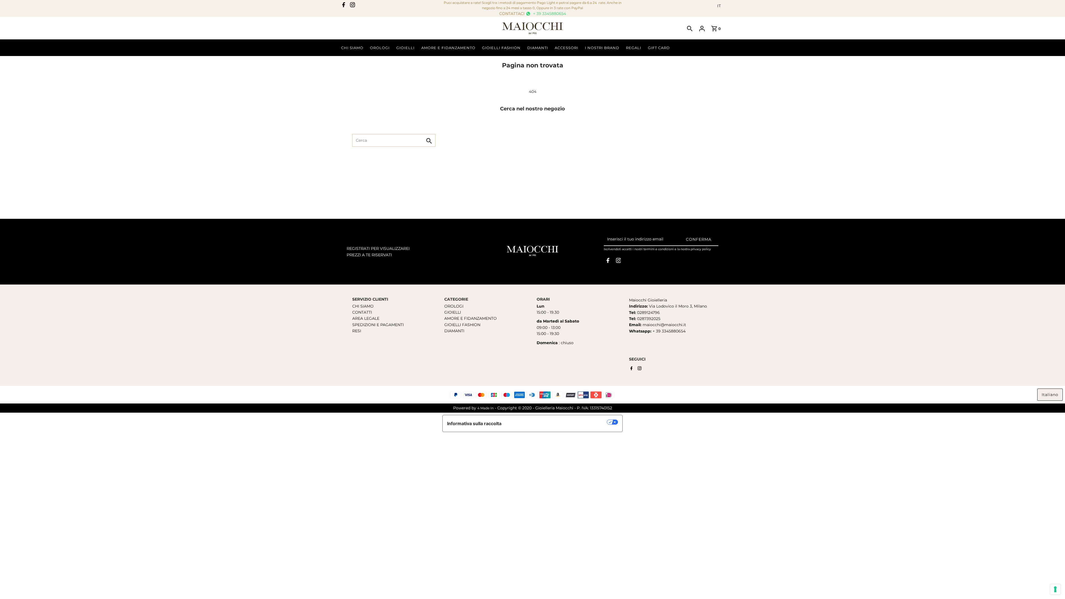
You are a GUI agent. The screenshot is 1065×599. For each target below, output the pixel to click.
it (719, 5)
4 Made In (485, 408)
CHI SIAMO (363, 306)
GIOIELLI (452, 312)
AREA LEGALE (365, 318)
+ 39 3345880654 (549, 13)
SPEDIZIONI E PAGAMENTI (378, 324)
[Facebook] (343, 5)
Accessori (566, 47)
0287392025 (648, 318)
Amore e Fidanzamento (448, 47)
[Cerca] (689, 28)
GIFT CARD (659, 47)
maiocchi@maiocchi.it (664, 325)
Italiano (1050, 394)
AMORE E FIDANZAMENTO (470, 318)
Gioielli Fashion (501, 47)
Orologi (380, 47)
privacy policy (701, 249)
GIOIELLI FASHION (462, 324)
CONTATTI (362, 312)
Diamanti (537, 47)
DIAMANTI (454, 330)
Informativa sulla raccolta (474, 423)
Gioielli (405, 47)
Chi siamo (352, 47)
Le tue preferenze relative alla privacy (557, 422)
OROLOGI (453, 306)
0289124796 (648, 312)
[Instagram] (352, 5)
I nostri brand (602, 47)
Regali (633, 47)
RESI (356, 330)
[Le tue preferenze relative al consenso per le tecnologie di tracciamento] (1055, 589)
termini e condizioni (658, 249)
